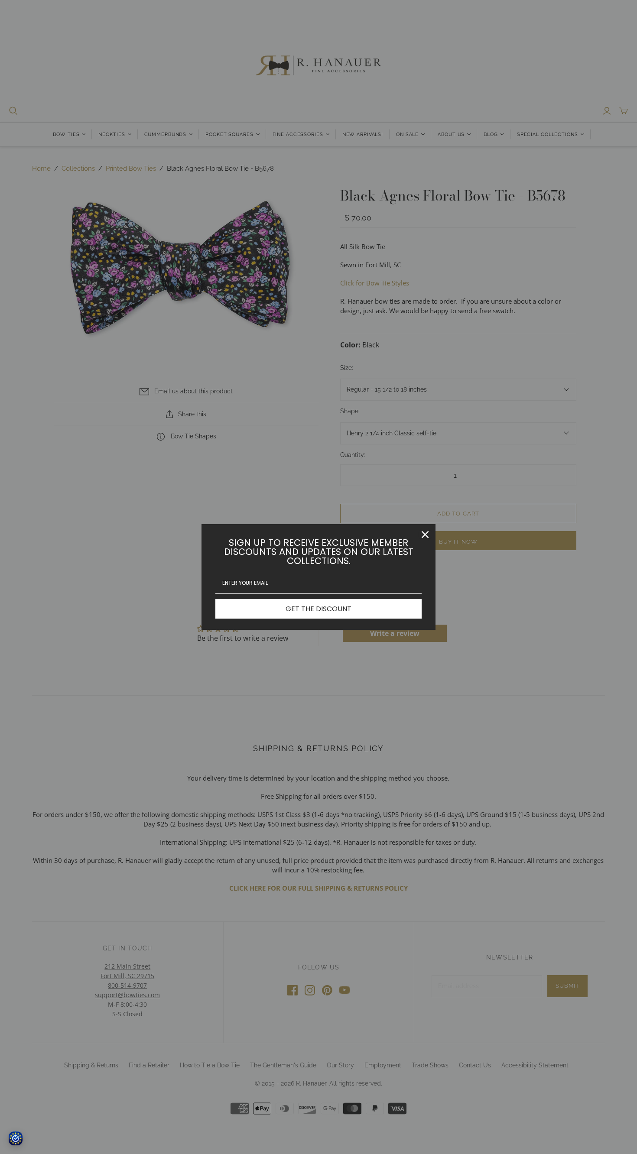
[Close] (425, 534)
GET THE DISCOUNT (318, 609)
